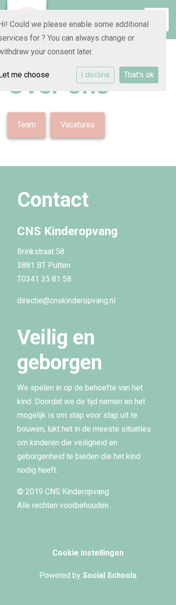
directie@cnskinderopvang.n (65, 300)
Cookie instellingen (88, 552)
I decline (95, 74)
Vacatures (78, 124)
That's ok (139, 74)
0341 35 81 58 (46, 279)
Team (26, 124)
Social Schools (110, 575)
